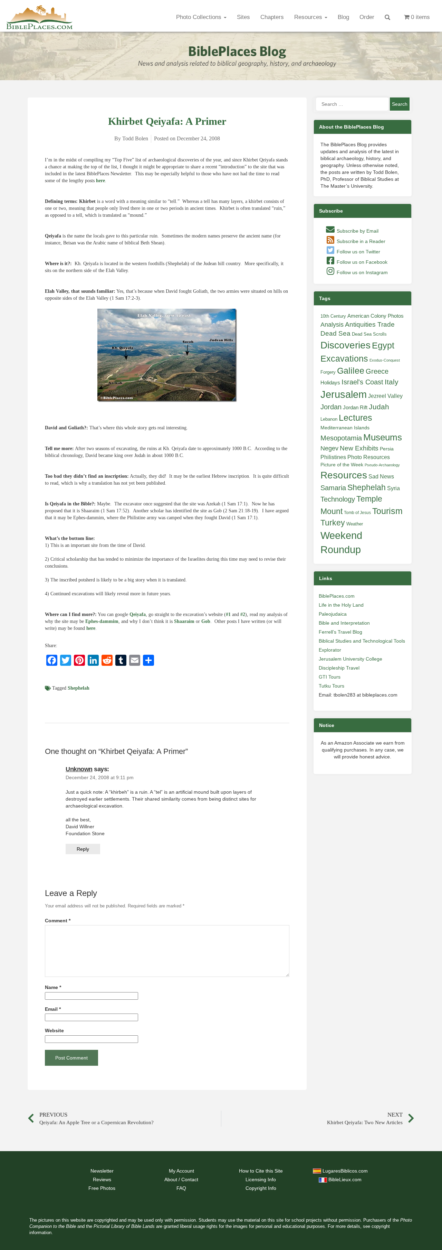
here (100, 180)
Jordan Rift (355, 407)
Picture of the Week (341, 464)
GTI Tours (329, 677)
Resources (309, 17)
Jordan (331, 407)
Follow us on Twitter (357, 251)
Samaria (333, 488)
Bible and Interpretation (344, 623)
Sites (243, 17)
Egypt (383, 345)
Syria (393, 488)
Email (53, 1009)
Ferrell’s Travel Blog (340, 632)
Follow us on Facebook (361, 262)
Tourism (387, 511)
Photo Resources (368, 457)
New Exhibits (359, 448)
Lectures (355, 417)
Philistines (333, 457)
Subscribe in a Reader (360, 241)
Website (54, 1030)
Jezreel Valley (385, 396)
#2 (242, 614)
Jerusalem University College (350, 659)
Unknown (79, 769)
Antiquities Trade (370, 324)
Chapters (272, 17)
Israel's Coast (362, 382)
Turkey (332, 522)
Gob (205, 621)
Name (53, 987)
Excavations (344, 358)
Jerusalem (343, 394)
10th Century (333, 316)
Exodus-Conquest (384, 360)
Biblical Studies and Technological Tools (362, 641)
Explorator (330, 650)
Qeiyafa (137, 614)
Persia (387, 448)
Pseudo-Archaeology (382, 465)
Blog (343, 17)
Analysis (332, 324)
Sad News (381, 476)
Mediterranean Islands (344, 427)
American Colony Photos (375, 316)
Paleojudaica (333, 614)
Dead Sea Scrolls (369, 334)
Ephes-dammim (101, 621)
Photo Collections (199, 17)
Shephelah (78, 688)
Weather (354, 523)
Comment (57, 920)
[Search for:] (352, 104)
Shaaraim (184, 621)
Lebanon (328, 419)
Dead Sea (335, 333)
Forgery (328, 372)
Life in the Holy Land (341, 605)
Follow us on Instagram (361, 272)
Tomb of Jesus (357, 512)
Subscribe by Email (356, 231)
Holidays (330, 382)
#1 (228, 614)
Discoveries (345, 345)
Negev (329, 448)
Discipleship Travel (339, 668)
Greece (377, 371)
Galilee (350, 370)
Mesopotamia (341, 438)
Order (366, 17)
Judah (379, 407)
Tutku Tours (331, 686)
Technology (337, 499)
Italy (391, 382)
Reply (83, 849)
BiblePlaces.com (337, 596)
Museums (382, 437)
